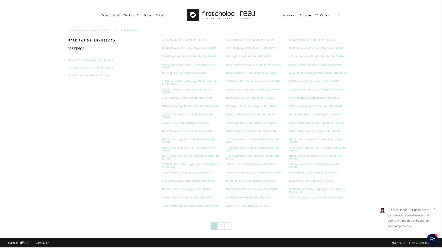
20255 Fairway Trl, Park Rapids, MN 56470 (251, 73)
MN (82, 30)
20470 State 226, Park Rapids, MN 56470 (251, 189)
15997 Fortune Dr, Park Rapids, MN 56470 (315, 131)
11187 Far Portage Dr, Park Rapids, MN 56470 (190, 106)
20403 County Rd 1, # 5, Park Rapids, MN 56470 (187, 116)
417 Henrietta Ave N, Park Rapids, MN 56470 (316, 56)
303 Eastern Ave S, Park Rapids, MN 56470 (315, 106)
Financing (305, 15)
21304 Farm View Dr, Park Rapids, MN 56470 (190, 205)
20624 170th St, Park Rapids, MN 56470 (187, 172)
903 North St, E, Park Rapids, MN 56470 (187, 97)
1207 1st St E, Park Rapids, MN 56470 (185, 73)
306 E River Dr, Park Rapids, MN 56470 (249, 97)
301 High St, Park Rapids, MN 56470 (248, 56)
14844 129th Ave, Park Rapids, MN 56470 (314, 97)
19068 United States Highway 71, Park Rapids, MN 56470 (317, 190)
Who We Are (322, 15)
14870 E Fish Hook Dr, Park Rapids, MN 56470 (254, 172)
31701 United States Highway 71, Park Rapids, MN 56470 (190, 82)
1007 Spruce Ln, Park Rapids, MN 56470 (250, 164)
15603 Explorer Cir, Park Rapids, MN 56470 (189, 56)
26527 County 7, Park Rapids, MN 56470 (250, 131)
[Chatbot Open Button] (432, 239)
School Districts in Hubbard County (90, 60)
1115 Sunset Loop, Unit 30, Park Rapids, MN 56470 (316, 141)
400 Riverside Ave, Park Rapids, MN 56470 (252, 89)
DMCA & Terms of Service (422, 243)
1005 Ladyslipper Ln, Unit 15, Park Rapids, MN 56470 (317, 149)
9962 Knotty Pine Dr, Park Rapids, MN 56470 (253, 64)
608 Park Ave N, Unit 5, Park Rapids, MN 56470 (314, 165)
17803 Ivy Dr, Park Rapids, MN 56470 (312, 39)
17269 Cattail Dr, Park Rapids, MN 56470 (187, 197)
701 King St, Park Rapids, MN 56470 (184, 39)
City (117, 30)
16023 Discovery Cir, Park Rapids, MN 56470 (316, 48)
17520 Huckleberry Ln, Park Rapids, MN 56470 (318, 73)
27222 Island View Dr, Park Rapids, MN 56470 (317, 89)
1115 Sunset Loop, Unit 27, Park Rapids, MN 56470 (315, 157)
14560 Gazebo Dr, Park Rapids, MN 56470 (251, 122)
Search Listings (111, 15)
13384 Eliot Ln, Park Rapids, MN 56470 (249, 39)
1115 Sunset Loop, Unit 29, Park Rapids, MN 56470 (252, 149)
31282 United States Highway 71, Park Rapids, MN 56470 (190, 165)
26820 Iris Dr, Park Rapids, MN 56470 (185, 122)
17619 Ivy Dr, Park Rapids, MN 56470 (311, 180)
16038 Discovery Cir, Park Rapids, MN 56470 (316, 114)
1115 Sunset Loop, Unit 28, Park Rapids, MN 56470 (189, 149)
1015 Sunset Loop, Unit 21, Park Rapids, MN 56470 (189, 66)
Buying (147, 15)
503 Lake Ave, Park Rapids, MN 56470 (249, 197)
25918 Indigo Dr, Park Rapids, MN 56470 (250, 180)
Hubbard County (99, 30)
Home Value (288, 15)
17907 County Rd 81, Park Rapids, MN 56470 (189, 48)
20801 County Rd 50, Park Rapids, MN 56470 (317, 197)
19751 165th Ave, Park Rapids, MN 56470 (250, 48)
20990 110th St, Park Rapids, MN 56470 (250, 114)
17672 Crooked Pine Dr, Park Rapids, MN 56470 (187, 91)
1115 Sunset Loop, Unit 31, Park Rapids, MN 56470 (188, 141)
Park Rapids (131, 30)
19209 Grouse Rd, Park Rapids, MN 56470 (315, 64)
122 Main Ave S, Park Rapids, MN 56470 (186, 189)
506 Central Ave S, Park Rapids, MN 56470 (188, 180)
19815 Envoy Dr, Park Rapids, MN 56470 (313, 172)
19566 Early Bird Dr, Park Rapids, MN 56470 (252, 81)
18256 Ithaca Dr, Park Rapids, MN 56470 (314, 81)
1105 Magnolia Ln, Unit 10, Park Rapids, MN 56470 (252, 157)
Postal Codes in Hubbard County (88, 75)
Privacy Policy (398, 243)
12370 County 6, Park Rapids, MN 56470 (187, 131)
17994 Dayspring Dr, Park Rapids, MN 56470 (316, 122)
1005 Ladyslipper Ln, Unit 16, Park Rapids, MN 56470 (190, 157)
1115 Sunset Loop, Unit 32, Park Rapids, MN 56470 (252, 141)
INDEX (72, 30)
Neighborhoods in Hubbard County (90, 67)
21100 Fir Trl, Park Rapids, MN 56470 (248, 205)
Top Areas (130, 15)
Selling (160, 15)
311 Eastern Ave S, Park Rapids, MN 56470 (251, 106)
